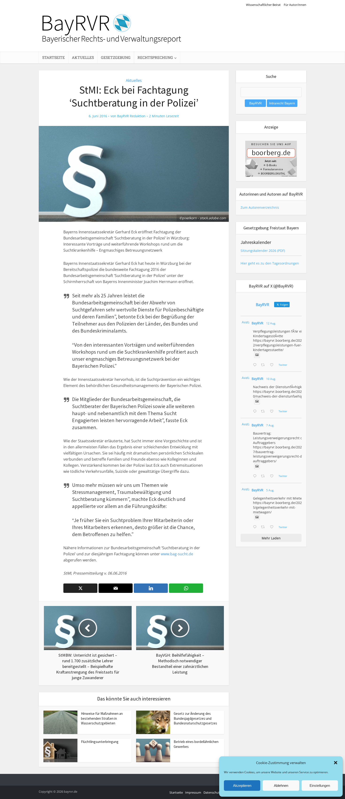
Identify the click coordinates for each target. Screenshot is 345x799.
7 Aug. (270, 425)
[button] (335, 762)
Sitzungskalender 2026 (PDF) (263, 250)
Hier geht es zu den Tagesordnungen (270, 263)
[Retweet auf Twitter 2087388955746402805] (264, 365)
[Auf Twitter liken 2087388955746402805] (273, 365)
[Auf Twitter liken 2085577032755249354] (273, 476)
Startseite (53, 57)
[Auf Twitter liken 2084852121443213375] (273, 527)
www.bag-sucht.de (177, 554)
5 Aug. (270, 490)
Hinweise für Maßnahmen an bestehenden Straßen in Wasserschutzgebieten (102, 718)
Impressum (193, 792)
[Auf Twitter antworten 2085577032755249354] (256, 476)
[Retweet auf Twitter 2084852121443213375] (264, 527)
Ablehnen (281, 786)
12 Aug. (271, 323)
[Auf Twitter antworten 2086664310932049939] (256, 412)
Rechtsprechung (155, 57)
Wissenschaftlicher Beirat (263, 5)
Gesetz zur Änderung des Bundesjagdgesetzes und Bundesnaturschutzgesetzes (195, 718)
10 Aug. (271, 379)
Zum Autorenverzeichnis (260, 207)
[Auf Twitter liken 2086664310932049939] (273, 412)
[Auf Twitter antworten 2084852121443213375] (256, 527)
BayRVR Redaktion (131, 116)
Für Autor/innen (295, 5)
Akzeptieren (242, 786)
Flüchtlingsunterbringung (100, 741)
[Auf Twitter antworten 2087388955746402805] (256, 365)
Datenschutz (212, 792)
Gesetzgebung (115, 57)
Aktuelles (83, 57)
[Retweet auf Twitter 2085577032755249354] (264, 476)
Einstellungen (320, 786)
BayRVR (257, 323)
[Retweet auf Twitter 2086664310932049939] (264, 412)
